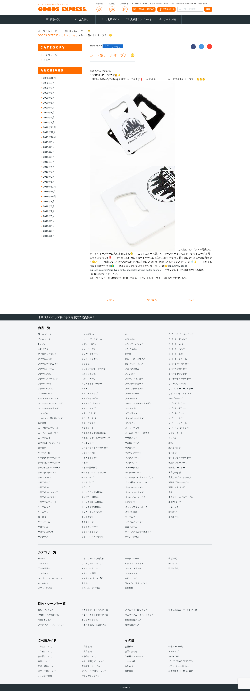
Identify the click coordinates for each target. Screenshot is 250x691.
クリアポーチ (44, 482)
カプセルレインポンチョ (49, 443)
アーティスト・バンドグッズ (51, 625)
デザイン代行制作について (93, 671)
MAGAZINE (174, 656)
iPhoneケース (44, 339)
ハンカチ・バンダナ (134, 344)
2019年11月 (49, 132)
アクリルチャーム (46, 369)
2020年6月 (49, 97)
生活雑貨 (173, 558)
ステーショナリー (89, 568)
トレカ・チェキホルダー (92, 512)
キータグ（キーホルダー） (50, 458)
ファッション (131, 573)
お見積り (83, 19)
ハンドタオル (131, 349)
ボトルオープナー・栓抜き (137, 433)
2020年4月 (49, 107)
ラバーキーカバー (177, 344)
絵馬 (171, 443)
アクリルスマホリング (48, 379)
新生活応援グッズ (133, 620)
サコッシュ (43, 527)
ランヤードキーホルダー (180, 379)
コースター (43, 517)
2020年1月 (49, 122)
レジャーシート (176, 433)
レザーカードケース (178, 408)
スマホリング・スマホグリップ (95, 438)
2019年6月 (49, 157)
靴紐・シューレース (178, 462)
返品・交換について (47, 671)
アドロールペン (45, 393)
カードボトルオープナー (49, 433)
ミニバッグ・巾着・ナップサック (140, 477)
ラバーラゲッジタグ (178, 374)
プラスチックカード (134, 383)
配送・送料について (47, 666)
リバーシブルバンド (178, 383)
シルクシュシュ (88, 374)
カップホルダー (45, 438)
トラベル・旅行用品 (90, 588)
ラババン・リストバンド (136, 583)
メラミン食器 (131, 512)
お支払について (45, 656)
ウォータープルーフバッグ (50, 403)
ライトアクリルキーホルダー (138, 532)
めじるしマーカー (133, 502)
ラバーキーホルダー (178, 349)
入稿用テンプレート (141, 19)
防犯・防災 (174, 568)
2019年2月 (49, 176)
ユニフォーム (131, 527)
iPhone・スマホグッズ (48, 615)
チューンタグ (87, 477)
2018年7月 (49, 211)
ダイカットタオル (89, 458)
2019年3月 (49, 171)
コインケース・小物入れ (92, 558)
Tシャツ (41, 344)
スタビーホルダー (89, 398)
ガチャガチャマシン (90, 676)
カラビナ (42, 448)
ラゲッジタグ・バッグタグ (181, 334)
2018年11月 (49, 191)
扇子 (171, 492)
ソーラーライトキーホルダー (94, 448)
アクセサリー (44, 568)
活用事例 (129, 671)
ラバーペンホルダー (178, 369)
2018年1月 (49, 236)
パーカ (128, 334)
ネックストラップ (89, 532)
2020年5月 (49, 102)
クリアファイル (45, 477)
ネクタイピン (87, 522)
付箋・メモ (174, 507)
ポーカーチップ (132, 428)
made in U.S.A (44, 620)
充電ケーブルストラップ (180, 477)
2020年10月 (49, 78)
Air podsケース (45, 334)
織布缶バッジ (175, 448)
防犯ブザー (174, 512)
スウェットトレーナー (91, 383)
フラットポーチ (132, 393)
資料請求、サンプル (90, 666)
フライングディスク (134, 388)
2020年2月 (49, 117)
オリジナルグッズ (89, 620)
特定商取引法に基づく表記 (181, 671)
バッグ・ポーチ (132, 558)
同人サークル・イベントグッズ (139, 615)
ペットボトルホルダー (135, 418)
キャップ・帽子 (45, 453)
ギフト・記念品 (45, 588)
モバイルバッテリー (134, 522)
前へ (111, 300)
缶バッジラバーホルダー (180, 458)
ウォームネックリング (48, 408)
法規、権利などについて (92, 661)
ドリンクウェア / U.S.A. (92, 492)
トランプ (85, 487)
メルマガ (48, 60)
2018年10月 (49, 196)
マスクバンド (131, 462)
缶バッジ (173, 453)
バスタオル (130, 339)
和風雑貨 (129, 588)
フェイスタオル (132, 369)
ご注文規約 (86, 651)
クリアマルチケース (47, 502)
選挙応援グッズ (132, 625)
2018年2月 (49, 231)
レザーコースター (177, 418)
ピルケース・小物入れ (135, 359)
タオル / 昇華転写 (89, 467)
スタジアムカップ (89, 393)
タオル (84, 462)
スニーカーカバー (89, 418)
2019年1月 (49, 181)
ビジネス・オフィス (134, 563)
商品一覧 (55, 19)
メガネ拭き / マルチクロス (137, 482)
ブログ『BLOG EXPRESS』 (182, 661)
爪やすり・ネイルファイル (181, 497)
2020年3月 (49, 112)
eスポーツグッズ (45, 610)
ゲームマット (44, 512)
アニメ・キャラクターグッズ (94, 615)
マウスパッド (131, 438)
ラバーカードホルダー (179, 339)
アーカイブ (174, 651)
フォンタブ (130, 374)
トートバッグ (87, 482)
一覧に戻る (151, 300)
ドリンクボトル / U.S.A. (92, 502)
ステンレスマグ (88, 408)
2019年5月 (49, 162)
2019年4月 (49, 167)
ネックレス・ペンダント (92, 537)
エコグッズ (43, 573)
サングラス (43, 537)
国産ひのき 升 (175, 472)
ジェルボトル (87, 334)
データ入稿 (170, 19)
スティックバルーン (90, 403)
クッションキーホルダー (49, 462)
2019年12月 (49, 127)
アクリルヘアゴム (46, 388)
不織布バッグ (175, 502)
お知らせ (129, 666)
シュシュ (85, 364)
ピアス (128, 354)
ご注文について (45, 646)
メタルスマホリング (134, 492)
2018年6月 (49, 216)
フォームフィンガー (134, 379)
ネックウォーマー (89, 527)
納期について (44, 661)
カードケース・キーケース (50, 578)
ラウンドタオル (132, 537)
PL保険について (88, 656)
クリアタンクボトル (47, 472)
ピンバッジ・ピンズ (134, 364)
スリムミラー (87, 443)
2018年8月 (49, 206)
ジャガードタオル (89, 354)
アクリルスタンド (46, 374)
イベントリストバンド (48, 398)
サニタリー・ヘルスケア (92, 563)
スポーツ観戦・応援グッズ (93, 625)
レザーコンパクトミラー (180, 428)
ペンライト (130, 423)
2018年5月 (49, 221)
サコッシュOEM (45, 532)
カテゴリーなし (51, 55)
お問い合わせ (131, 651)
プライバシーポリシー (179, 666)
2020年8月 (49, 88)
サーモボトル (44, 522)
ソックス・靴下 (88, 453)
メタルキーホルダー (134, 487)
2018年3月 (49, 226)
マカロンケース (132, 443)
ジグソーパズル (88, 344)
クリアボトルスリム (47, 497)
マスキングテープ (133, 453)
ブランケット (131, 398)
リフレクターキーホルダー (181, 388)
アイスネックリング (47, 354)
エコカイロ (43, 413)
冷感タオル (174, 517)
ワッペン (173, 438)
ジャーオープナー (89, 349)
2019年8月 (49, 147)
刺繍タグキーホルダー (179, 482)
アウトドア (43, 563)
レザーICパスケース (178, 403)
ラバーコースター (177, 354)
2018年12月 (49, 186)
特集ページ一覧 (176, 646)
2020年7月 (49, 92)
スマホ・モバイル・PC (92, 578)
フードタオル (131, 408)
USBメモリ (43, 349)
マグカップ (130, 448)
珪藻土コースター (177, 467)
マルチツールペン (133, 472)
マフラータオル (132, 467)
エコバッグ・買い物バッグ (50, 418)
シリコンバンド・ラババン (93, 369)
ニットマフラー (88, 517)
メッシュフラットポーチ (136, 507)
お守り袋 (42, 423)
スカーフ (85, 388)
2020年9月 (49, 83)
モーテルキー (131, 517)
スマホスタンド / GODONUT (94, 433)
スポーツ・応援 (88, 573)
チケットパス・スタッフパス (94, 472)
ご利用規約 (86, 646)
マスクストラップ (133, 458)
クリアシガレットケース (49, 467)
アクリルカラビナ (46, 359)
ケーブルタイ (44, 507)
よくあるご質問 (45, 676)
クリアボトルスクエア (48, 492)
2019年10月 (49, 137)
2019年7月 (49, 152)
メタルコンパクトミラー (136, 497)
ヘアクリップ (131, 413)
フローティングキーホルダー (138, 403)
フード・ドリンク (133, 568)
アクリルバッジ (45, 383)
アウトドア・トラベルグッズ (94, 610)
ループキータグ (176, 398)
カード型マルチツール (48, 428)
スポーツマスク (88, 423)
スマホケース (87, 428)
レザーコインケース (178, 423)
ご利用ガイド (112, 19)
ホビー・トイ (131, 578)
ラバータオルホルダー (179, 364)
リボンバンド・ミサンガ (180, 393)
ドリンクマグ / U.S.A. (91, 507)
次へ (190, 300)
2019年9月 (49, 142)
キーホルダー (44, 583)
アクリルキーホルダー (48, 364)
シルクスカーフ (88, 379)
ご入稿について (45, 651)
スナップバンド (88, 413)
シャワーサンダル (89, 359)
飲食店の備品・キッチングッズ (183, 610)
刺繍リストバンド (177, 487)
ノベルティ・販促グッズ (136, 610)
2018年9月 (49, 201)
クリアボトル (44, 487)
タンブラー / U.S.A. (90, 497)
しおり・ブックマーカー (92, 339)
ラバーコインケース (178, 359)
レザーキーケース (177, 413)
